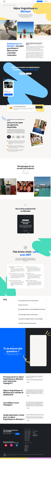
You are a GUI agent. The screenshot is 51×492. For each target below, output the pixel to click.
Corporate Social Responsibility (35, 435)
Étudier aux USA (27, 440)
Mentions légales (9, 454)
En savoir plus (8, 94)
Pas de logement (23, 136)
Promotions (34, 433)
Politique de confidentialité (23, 454)
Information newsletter (33, 454)
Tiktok (27, 449)
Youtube (27, 450)
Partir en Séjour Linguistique (8, 5)
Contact (34, 432)
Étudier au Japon (27, 436)
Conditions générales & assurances (16, 454)
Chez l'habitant (9, 136)
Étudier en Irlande (27, 437)
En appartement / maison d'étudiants (18, 137)
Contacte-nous (39, 1)
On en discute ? (38, 107)
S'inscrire (17, 433)
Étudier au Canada (27, 433)
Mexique (14, 5)
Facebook (27, 445)
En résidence (13, 136)
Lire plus (28, 278)
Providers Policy (28, 454)
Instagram (27, 446)
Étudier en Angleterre (28, 432)
